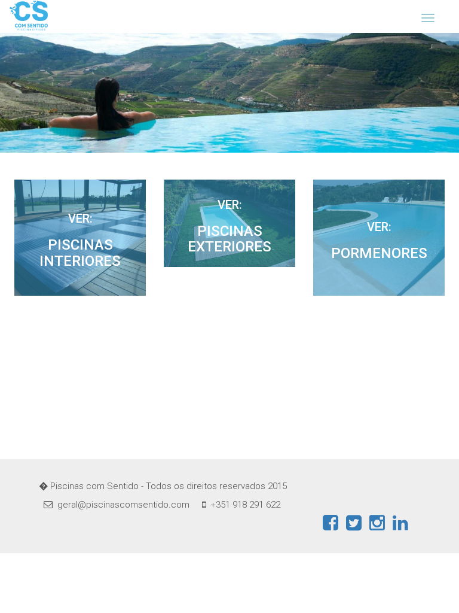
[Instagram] (377, 523)
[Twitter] (354, 523)
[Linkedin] (400, 523)
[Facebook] (330, 523)
